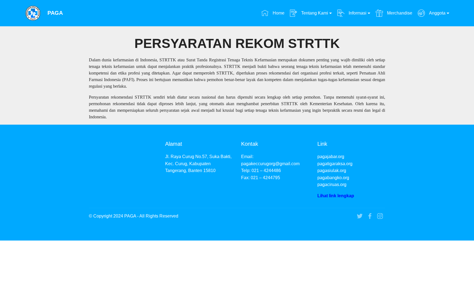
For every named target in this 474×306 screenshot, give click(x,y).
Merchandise (399, 13)
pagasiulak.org (331, 170)
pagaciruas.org (331, 184)
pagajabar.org (330, 156)
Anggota (436, 13)
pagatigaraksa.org (334, 163)
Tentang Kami (314, 13)
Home (278, 13)
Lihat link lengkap (335, 195)
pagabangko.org (333, 177)
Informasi (357, 13)
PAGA (55, 13)
